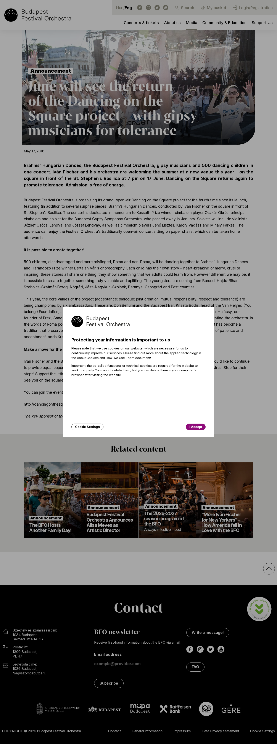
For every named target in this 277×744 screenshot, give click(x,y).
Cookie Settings (87, 427)
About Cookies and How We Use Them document (113, 358)
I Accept (195, 427)
